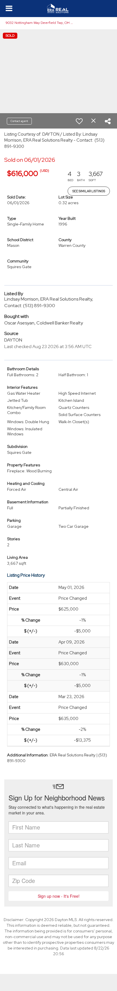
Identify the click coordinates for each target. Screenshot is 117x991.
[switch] (79, 121)
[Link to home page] (58, 8)
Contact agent (19, 121)
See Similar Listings (88, 191)
